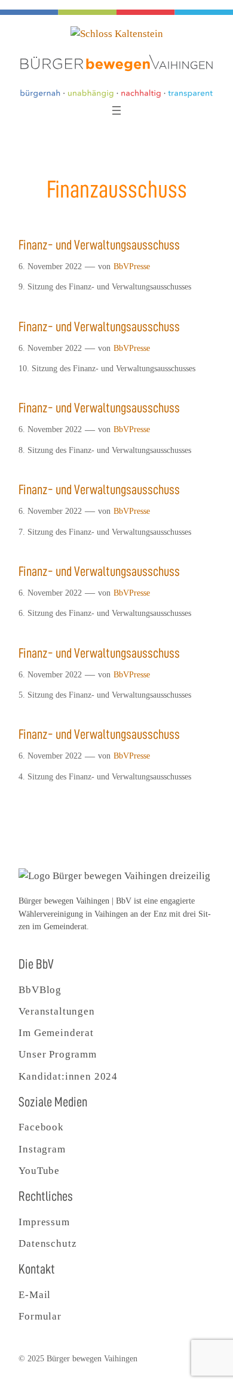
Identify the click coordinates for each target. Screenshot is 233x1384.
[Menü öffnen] (116, 110)
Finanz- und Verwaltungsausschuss (99, 245)
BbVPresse (132, 266)
